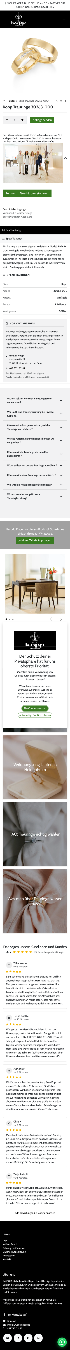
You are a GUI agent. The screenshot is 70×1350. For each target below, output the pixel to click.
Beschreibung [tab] (13, 230)
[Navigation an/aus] (64, 19)
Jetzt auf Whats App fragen (35, 540)
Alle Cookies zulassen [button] (35, 708)
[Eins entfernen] (6, 120)
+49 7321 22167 (17, 368)
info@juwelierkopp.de (18, 1324)
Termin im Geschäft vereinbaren (27, 193)
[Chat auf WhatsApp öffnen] (62, 1342)
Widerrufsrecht (10, 1244)
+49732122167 (14, 1328)
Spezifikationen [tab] (13, 238)
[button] (42, 120)
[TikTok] (18, 1338)
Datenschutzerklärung (14, 1251)
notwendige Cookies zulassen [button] (35, 715)
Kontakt (7, 1259)
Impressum (9, 1255)
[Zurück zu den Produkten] (61, 101)
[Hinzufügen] (22, 120)
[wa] (38, 1338)
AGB (5, 1240)
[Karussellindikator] (6, 619)
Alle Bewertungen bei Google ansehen (35, 1212)
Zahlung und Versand (14, 1248)
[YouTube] (28, 1338)
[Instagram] (7, 1338)
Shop (12, 100)
